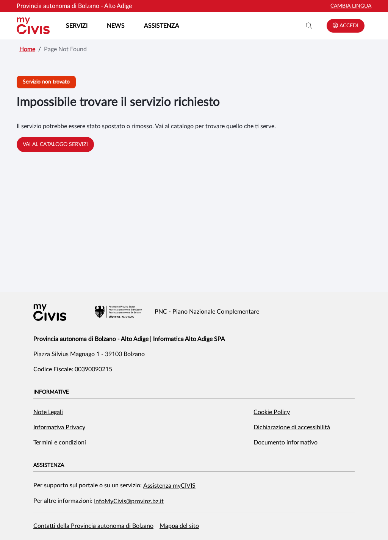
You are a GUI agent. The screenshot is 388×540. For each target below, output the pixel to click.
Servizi (77, 26)
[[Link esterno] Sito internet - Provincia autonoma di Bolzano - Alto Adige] (118, 311)
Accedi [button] (348, 25)
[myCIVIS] (49, 312)
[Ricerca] (309, 25)
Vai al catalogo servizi (55, 144)
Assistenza (161, 26)
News (116, 26)
